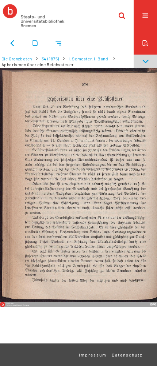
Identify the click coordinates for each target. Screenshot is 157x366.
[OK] (122, 15)
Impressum (93, 354)
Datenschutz (127, 354)
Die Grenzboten (16, 58)
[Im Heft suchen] (145, 43)
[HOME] (33, 15)
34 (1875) (50, 58)
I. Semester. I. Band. (89, 58)
